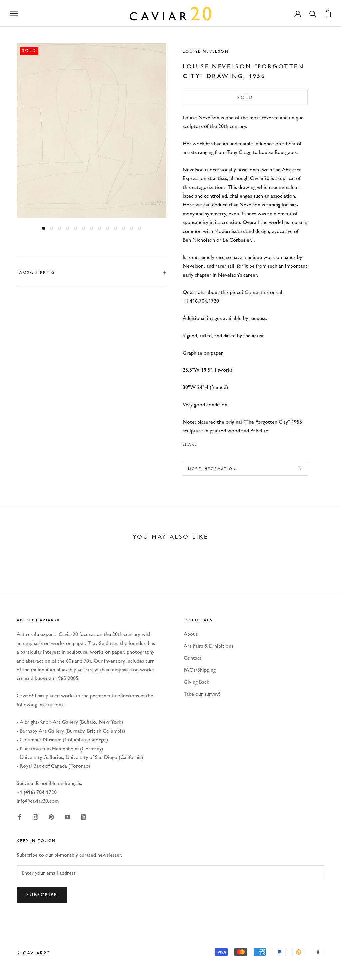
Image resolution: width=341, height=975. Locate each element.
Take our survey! (202, 694)
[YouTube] (67, 816)
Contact (193, 658)
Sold (245, 97)
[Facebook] (204, 443)
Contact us (257, 292)
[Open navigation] (14, 13)
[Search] (312, 13)
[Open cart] (328, 13)
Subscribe (41, 895)
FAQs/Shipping (36, 272)
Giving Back (196, 682)
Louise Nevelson (206, 51)
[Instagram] (35, 816)
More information (212, 468)
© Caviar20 (34, 952)
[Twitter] (212, 443)
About (191, 634)
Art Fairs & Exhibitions (208, 646)
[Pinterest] (221, 443)
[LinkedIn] (83, 816)
